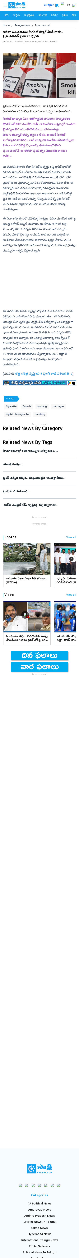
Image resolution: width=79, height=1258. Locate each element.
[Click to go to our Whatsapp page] (27, 1185)
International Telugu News (39, 1240)
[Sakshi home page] (40, 1169)
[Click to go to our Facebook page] (20, 1185)
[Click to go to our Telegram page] (52, 1185)
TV (68, 5)
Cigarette (11, 406)
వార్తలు (16, 15)
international (42, 25)
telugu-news (22, 25)
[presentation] (7, 559)
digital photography (17, 414)
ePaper (49, 5)
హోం (7, 15)
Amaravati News (39, 1210)
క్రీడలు (65, 15)
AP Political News (39, 1204)
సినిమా (54, 15)
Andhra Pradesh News (39, 1216)
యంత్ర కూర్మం (36, 465)
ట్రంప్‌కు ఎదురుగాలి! (39, 492)
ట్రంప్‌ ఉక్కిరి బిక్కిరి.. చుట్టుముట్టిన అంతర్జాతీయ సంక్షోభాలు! (35, 478)
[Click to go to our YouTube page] (46, 1185)
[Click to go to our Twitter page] (33, 1185)
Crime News (39, 1228)
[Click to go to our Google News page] (58, 1185)
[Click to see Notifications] (74, 5)
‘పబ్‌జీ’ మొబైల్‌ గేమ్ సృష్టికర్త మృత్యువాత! (38, 505)
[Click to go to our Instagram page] (39, 1185)
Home (6, 25)
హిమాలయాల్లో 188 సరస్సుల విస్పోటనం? (39, 451)
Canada (27, 406)
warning (42, 406)
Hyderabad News (39, 1234)
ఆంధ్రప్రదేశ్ (29, 15)
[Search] (56, 5)
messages (58, 406)
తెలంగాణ (42, 15)
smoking (40, 414)
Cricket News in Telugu (40, 1222)
